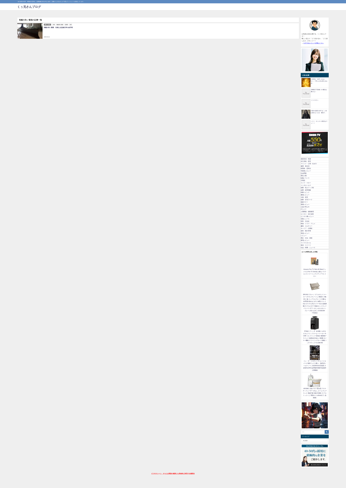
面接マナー (304, 202)
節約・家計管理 (306, 230)
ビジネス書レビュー (307, 216)
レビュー (304, 235)
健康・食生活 (305, 166)
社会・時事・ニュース (308, 247)
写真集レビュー (306, 171)
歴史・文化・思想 (306, 238)
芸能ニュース (305, 218)
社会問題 (304, 173)
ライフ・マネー (306, 183)
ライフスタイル (306, 242)
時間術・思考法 (306, 168)
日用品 (303, 180)
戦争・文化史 (47, 24)
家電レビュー (305, 240)
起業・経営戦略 (306, 190)
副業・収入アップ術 (307, 187)
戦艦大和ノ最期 (60, 24)
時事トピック (305, 192)
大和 (54, 24)
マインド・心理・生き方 (309, 163)
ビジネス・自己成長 (307, 214)
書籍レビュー (305, 195)
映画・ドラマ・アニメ (308, 223)
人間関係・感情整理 (307, 211)
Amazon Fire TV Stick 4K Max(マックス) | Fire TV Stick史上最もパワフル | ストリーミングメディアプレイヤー (314, 273)
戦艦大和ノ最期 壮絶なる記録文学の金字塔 (58, 27)
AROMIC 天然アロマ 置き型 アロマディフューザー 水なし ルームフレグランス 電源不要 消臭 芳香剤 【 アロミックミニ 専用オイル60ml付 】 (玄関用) (315, 393)
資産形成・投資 (306, 159)
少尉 (70, 24)
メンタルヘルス (306, 185)
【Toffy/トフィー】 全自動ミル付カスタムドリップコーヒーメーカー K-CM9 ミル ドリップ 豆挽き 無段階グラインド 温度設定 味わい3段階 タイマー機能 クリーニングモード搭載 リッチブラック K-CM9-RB (315, 336)
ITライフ (303, 209)
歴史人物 (304, 175)
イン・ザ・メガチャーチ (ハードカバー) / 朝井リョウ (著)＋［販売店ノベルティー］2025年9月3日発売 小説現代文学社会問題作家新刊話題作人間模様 (314, 365)
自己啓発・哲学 (306, 161)
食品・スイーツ (306, 245)
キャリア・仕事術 (306, 228)
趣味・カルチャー (306, 226)
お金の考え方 (305, 206)
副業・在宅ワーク (306, 199)
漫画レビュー (305, 204)
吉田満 (66, 24)
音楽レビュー (305, 233)
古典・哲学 (304, 197)
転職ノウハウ (305, 178)
